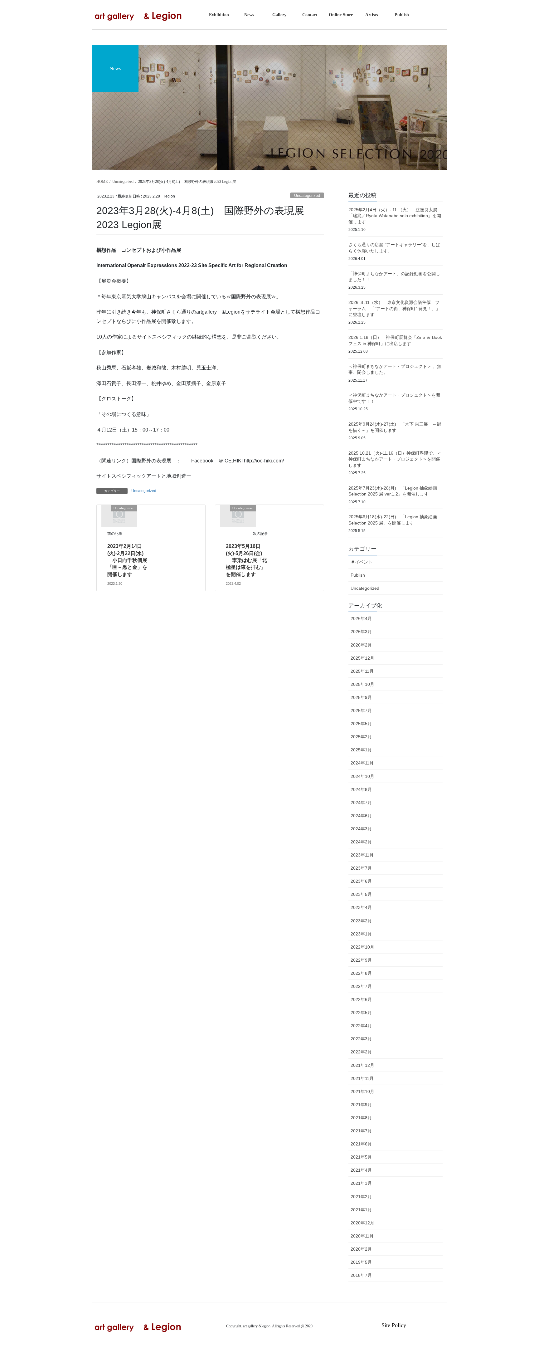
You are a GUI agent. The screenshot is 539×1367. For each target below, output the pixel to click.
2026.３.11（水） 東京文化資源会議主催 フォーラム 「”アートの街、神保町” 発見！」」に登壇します (394, 308)
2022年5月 (361, 1012)
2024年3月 (361, 828)
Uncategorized (307, 195)
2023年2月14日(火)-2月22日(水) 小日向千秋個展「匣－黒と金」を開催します (127, 560)
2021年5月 (361, 1157)
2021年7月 (361, 1130)
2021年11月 (362, 1078)
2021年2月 (361, 1196)
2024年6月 (361, 815)
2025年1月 (361, 749)
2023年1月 (361, 933)
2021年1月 (361, 1209)
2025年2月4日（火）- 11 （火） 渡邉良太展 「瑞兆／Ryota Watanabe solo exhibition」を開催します (397, 215)
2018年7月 (361, 1275)
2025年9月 (361, 697)
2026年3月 (361, 631)
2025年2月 (361, 736)
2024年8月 (361, 789)
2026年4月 (361, 618)
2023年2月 (361, 920)
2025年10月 (362, 684)
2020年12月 (362, 1222)
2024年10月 (362, 776)
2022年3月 (361, 1038)
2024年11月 (362, 762)
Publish (358, 575)
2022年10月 (362, 947)
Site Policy (393, 1325)
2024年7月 (361, 802)
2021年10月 (362, 1091)
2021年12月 (362, 1065)
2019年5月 (361, 1262)
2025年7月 (361, 710)
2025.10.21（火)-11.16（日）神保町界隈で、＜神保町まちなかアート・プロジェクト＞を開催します (394, 459)
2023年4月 (361, 907)
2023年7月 (361, 868)
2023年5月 (361, 894)
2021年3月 (361, 1183)
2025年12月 (362, 658)
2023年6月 (361, 881)
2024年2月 (361, 841)
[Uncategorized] (119, 515)
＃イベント (361, 561)
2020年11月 (362, 1235)
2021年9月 (361, 1104)
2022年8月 (361, 973)
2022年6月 (361, 999)
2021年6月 (361, 1143)
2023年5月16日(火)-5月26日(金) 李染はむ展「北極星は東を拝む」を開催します (246, 560)
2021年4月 (361, 1170)
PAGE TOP (521, 1320)
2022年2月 (361, 1051)
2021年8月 (361, 1117)
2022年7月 (361, 986)
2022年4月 (361, 1025)
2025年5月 (361, 723)
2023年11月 (362, 854)
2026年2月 (361, 644)
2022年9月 (361, 960)
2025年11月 (362, 671)
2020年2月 (361, 1249)
